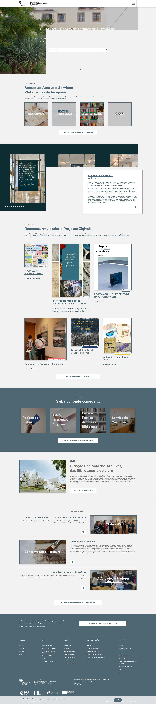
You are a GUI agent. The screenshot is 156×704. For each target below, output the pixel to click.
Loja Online (45, 658)
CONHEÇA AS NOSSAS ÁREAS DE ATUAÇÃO (78, 602)
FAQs (120, 669)
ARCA (21, 654)
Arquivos (22, 645)
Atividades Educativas (92, 660)
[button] (76, 69)
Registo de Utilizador (47, 645)
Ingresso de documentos (93, 648)
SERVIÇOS (45, 640)
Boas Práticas (67, 660)
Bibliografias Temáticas (70, 663)
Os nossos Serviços (78, 397)
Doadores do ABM (123, 655)
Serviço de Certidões (47, 655)
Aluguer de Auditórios (47, 661)
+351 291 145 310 (78, 681)
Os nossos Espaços (123, 658)
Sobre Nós (72, 461)
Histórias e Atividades (69, 654)
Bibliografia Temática (122, 353)
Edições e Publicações (90, 346)
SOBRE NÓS (122, 640)
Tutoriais (66, 648)
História (121, 645)
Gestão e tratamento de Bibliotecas (96, 657)
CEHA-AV (89, 645)
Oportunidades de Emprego (125, 666)
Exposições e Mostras (69, 651)
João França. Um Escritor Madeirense (100, 176)
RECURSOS (67, 640)
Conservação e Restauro (93, 651)
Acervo (120, 652)
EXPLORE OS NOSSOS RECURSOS (78, 376)
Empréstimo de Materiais (56, 359)
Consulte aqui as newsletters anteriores (32, 626)
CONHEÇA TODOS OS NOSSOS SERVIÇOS (78, 440)
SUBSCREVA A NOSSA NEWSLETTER (103, 624)
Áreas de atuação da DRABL (78, 511)
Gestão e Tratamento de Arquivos (95, 654)
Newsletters (122, 672)
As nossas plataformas (30, 83)
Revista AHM (67, 645)
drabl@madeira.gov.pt (88, 681)
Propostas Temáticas (69, 657)
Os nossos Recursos (29, 224)
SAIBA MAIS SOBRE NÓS (83, 490)
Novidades (42, 266)
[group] (78, 40)
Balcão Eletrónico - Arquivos (49, 648)
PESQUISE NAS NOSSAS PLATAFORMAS (78, 132)
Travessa (22, 648)
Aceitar (117, 700)
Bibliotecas (22, 651)
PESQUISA (23, 640)
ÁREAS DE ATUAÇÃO (93, 640)
